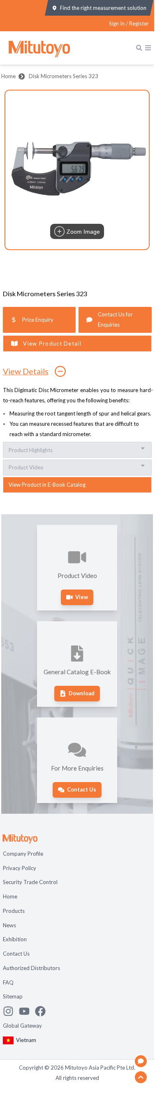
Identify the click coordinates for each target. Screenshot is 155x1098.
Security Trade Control (30, 882)
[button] (77, 170)
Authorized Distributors (31, 968)
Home (8, 76)
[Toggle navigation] (148, 47)
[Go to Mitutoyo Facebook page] (43, 1011)
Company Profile (23, 853)
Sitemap (13, 996)
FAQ (8, 982)
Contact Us (16, 953)
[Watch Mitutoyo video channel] (27, 1011)
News (9, 925)
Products (14, 911)
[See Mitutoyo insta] (11, 1011)
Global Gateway (22, 1025)
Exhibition (15, 939)
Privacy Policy (19, 868)
